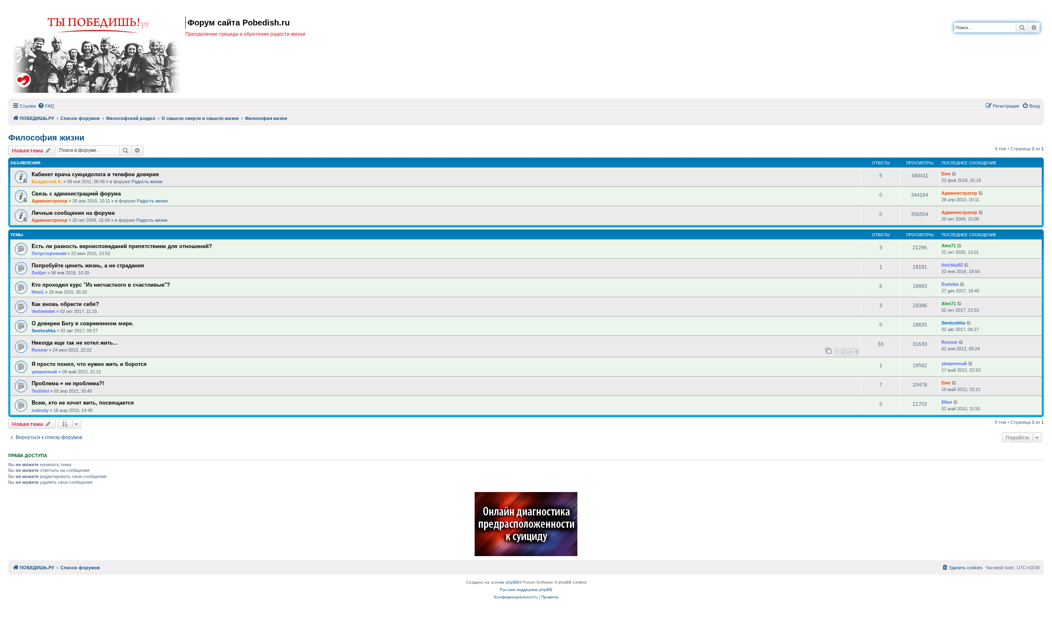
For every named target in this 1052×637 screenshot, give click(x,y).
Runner (40, 349)
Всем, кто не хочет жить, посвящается (83, 403)
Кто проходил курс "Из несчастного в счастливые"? (101, 285)
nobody (40, 410)
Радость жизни (147, 181)
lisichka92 (952, 264)
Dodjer (39, 272)
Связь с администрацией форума (76, 194)
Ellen (946, 402)
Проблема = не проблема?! (68, 383)
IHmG (38, 292)
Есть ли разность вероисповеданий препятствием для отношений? (122, 246)
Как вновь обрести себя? (65, 304)
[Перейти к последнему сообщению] (954, 173)
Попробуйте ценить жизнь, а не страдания (88, 265)
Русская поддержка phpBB (526, 589)
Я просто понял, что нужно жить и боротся (89, 364)
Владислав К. (47, 181)
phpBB (512, 582)
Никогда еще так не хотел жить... (75, 343)
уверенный (44, 371)
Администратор (49, 200)
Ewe (945, 173)
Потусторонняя (49, 253)
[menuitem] (46, 106)
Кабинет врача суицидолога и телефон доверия (95, 174)
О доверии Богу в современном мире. (83, 323)
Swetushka (43, 330)
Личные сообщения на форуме (73, 213)
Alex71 (948, 245)
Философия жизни (46, 137)
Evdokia (950, 284)
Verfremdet (43, 311)
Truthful (40, 391)
